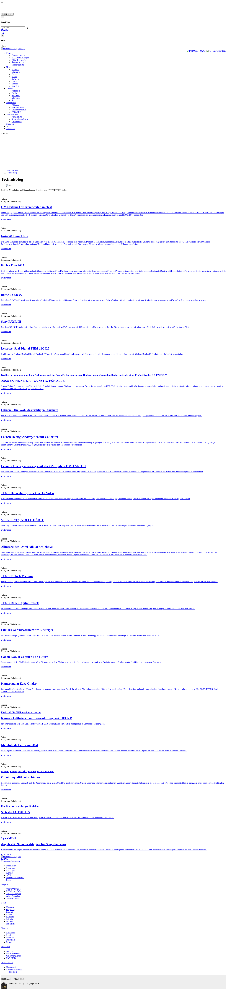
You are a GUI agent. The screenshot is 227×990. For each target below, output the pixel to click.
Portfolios (16, 95)
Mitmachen (11, 102)
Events (14, 76)
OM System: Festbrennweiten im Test (26, 207)
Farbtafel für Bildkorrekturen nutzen (21, 712)
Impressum (10, 868)
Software (15, 79)
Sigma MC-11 (8, 838)
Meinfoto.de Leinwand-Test (19, 745)
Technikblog (17, 121)
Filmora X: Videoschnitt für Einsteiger (27, 630)
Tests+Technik (12, 114)
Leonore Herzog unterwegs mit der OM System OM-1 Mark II (43, 466)
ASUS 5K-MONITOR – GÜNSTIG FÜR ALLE (33, 380)
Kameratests (17, 117)
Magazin (10, 53)
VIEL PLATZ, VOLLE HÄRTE (22, 520)
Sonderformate (18, 65)
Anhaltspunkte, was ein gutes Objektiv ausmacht (27, 771)
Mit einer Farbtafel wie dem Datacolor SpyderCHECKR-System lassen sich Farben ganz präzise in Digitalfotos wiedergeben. (53, 724)
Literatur (15, 81)
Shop (8, 880)
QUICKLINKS (7, 14)
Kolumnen (16, 91)
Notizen (15, 84)
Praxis (14, 93)
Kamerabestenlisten (20, 119)
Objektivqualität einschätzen (20, 777)
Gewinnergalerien (19, 110)
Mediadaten (11, 866)
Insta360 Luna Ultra (14, 236)
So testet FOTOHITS (15, 812)
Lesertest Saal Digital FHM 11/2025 (25, 348)
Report (14, 100)
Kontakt (9, 873)
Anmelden (10, 128)
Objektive (16, 72)
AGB (8, 875)
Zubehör (15, 74)
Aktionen (15, 105)
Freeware (10, 124)
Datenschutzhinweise (15, 877)
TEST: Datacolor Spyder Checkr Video (27, 493)
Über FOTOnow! (19, 55)
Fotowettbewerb (18, 107)
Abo (8, 126)
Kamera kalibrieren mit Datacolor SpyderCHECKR (36, 718)
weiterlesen (6, 219)
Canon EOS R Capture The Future (24, 656)
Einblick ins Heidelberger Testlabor (20, 806)
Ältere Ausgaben (18, 62)
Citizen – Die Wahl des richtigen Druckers (29, 410)
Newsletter (16, 86)
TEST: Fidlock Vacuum (17, 576)
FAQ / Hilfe (17, 112)
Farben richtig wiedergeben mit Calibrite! (29, 437)
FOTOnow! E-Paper (20, 58)
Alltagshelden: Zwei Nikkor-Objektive (27, 546)
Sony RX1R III (11, 321)
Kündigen (10, 870)
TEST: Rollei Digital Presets (20, 603)
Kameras (15, 69)
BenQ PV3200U (11, 294)
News (8, 67)
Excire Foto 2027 (12, 265)
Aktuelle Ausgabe (19, 60)
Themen (9, 88)
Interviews (16, 98)
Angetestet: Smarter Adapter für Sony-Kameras (33, 844)
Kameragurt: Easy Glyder (19, 683)
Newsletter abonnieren (10, 861)
